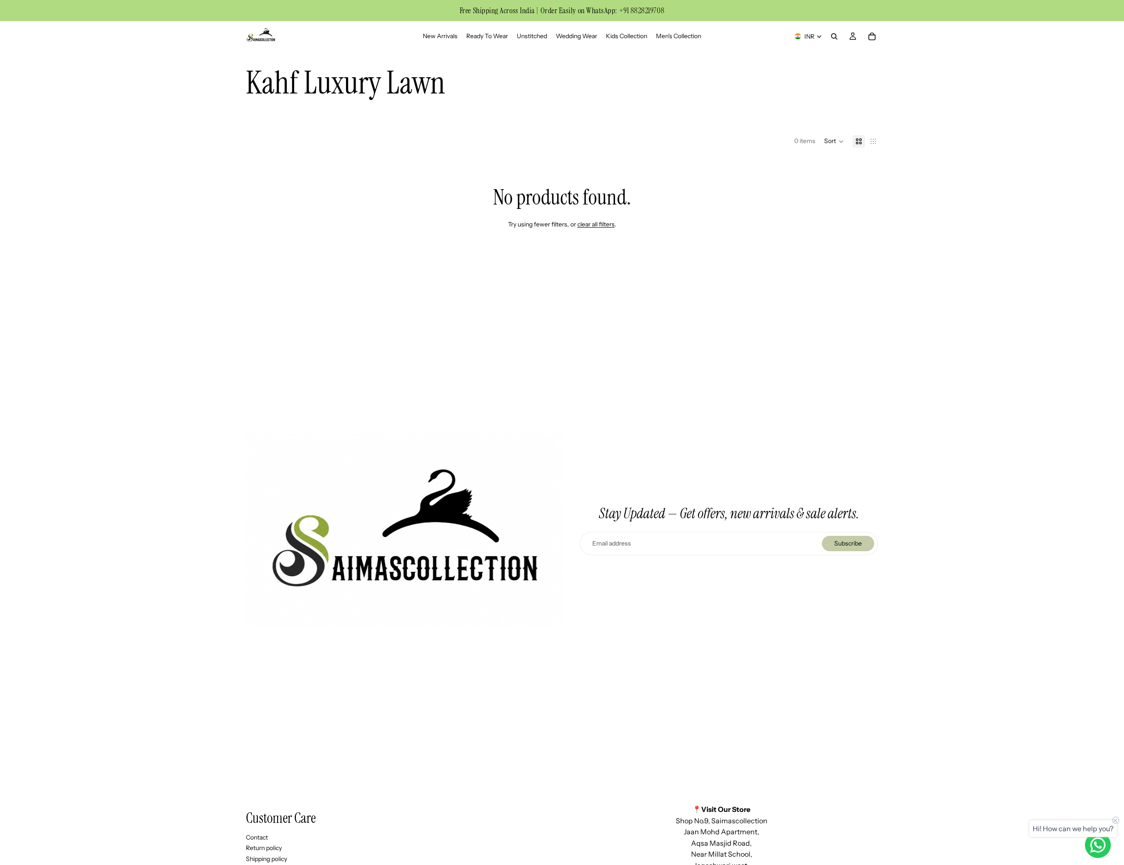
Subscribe (848, 543)
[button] (834, 141)
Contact (257, 837)
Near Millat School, (721, 854)
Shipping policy (266, 859)
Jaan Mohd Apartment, (721, 832)
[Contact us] (1098, 845)
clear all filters (596, 224)
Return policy (264, 848)
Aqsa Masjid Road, (721, 843)
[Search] (834, 36)
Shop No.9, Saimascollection (721, 820)
